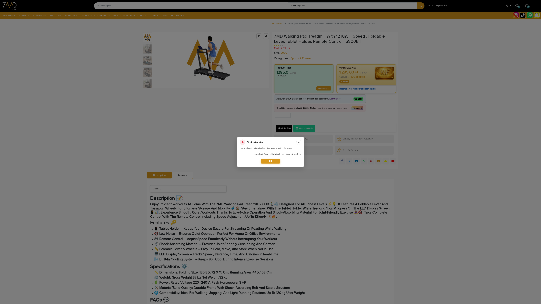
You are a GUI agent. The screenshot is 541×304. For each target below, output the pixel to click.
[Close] (298, 142)
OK (270, 161)
